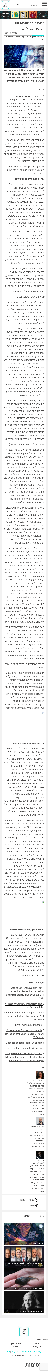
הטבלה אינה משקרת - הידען (28, 1025)
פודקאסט (37, 1346)
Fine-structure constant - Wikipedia (24, 1048)
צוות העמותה (25, 1351)
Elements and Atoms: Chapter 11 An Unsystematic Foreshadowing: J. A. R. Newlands (24, 1016)
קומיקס (16, 1346)
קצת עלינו (37, 1351)
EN (8, 1351)
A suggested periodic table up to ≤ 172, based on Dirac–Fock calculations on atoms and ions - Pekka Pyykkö (24, 1057)
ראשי (37, 1343)
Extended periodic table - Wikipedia (24, 1043)
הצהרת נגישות (42, 1339)
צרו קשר (15, 1351)
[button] (18, 5)
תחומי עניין (16, 1343)
